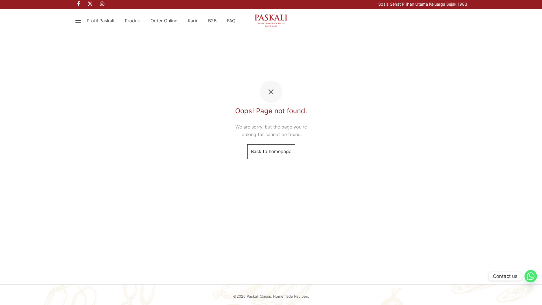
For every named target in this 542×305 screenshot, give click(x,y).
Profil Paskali (100, 20)
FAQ (231, 20)
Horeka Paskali (386, 38)
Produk (132, 20)
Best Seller (151, 38)
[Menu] (78, 21)
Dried (318, 38)
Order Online (163, 20)
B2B (212, 20)
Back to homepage (271, 151)
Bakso (346, 38)
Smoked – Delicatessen (271, 38)
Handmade (218, 38)
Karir (193, 20)
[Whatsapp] (530, 276)
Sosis (185, 38)
